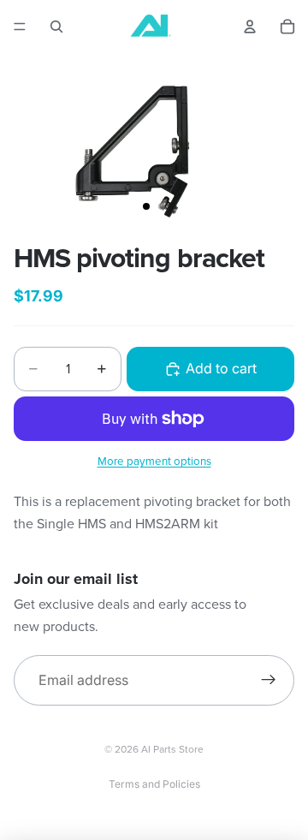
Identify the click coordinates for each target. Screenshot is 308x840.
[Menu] (19, 26)
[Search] (56, 26)
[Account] (250, 26)
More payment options (154, 460)
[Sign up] (269, 681)
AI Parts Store (172, 749)
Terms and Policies (154, 783)
